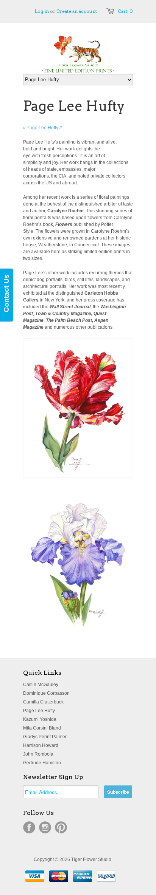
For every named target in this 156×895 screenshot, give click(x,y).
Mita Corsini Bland (42, 728)
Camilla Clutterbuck (43, 702)
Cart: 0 (125, 11)
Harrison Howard (40, 745)
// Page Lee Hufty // (42, 127)
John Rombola (38, 754)
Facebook (29, 827)
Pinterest (61, 827)
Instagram (45, 827)
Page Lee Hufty (39, 710)
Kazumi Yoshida (39, 719)
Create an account (76, 11)
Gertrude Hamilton (42, 762)
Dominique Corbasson (46, 693)
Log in (41, 11)
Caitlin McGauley (40, 684)
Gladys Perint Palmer (45, 736)
